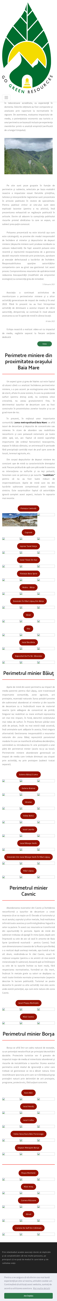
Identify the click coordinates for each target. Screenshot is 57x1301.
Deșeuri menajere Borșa (28, 1147)
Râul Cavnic (28, 1017)
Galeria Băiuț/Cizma (28, 774)
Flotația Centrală (28, 508)
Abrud (28, 1214)
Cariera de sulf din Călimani (28, 1228)
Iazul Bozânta (28, 642)
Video (45, 344)
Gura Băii (28, 1093)
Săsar (28, 615)
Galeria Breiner (28, 788)
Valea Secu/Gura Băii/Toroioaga (29, 1134)
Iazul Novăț (28, 1106)
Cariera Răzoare (28, 1200)
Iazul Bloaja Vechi (28, 843)
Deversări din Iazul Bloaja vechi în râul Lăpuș (28, 857)
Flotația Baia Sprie (28, 573)
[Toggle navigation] (6, 97)
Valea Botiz (28, 815)
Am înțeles (28, 1295)
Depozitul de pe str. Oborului (28, 656)
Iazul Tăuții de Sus (28, 560)
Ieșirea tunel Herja (28, 546)
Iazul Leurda (28, 829)
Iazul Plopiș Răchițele (28, 1003)
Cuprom (28, 532)
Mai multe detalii (41, 1288)
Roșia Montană (28, 1173)
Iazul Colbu (28, 1120)
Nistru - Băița (29, 587)
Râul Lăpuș (28, 871)
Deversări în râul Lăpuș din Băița (28, 601)
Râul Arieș (28, 1186)
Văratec (28, 802)
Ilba (28, 628)
